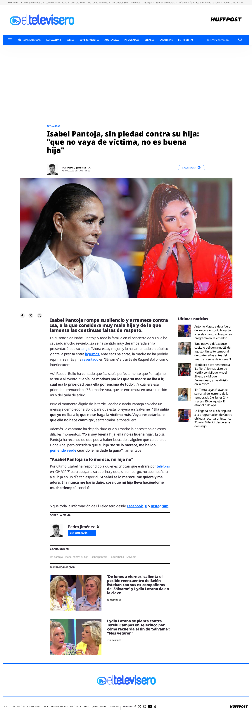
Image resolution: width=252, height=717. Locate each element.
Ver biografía (78, 532)
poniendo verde (63, 450)
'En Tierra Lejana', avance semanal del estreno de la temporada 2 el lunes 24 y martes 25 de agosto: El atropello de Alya (211, 397)
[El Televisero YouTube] (150, 706)
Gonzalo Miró (78, 2)
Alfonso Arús (186, 2)
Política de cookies (80, 707)
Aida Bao (136, 2)
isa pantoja (56, 557)
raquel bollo (117, 557)
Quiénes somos (99, 707)
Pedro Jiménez (76, 168)
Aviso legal (9, 707)
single (86, 348)
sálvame (131, 557)
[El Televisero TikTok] (155, 706)
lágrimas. (92, 354)
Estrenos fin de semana (208, 2)
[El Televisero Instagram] (144, 706)
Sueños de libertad (166, 2)
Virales (149, 40)
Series (70, 40)
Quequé (148, 2)
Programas (132, 40)
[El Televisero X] (139, 706)
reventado (90, 359)
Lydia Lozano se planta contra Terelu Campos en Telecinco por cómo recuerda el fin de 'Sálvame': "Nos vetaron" (138, 627)
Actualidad (53, 40)
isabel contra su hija (76, 557)
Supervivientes (89, 40)
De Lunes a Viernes (98, 2)
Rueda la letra (230, 2)
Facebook (135, 506)
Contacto (113, 707)
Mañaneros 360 (120, 2)
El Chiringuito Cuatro (31, 2)
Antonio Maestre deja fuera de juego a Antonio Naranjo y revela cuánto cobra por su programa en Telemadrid (213, 332)
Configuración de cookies (55, 707)
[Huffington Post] (226, 19)
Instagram (159, 506)
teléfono (163, 466)
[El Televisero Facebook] (135, 706)
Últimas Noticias (29, 40)
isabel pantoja (99, 557)
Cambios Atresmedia (57, 2)
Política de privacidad (28, 707)
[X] (89, 168)
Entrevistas (186, 40)
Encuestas (166, 40)
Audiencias (111, 40)
